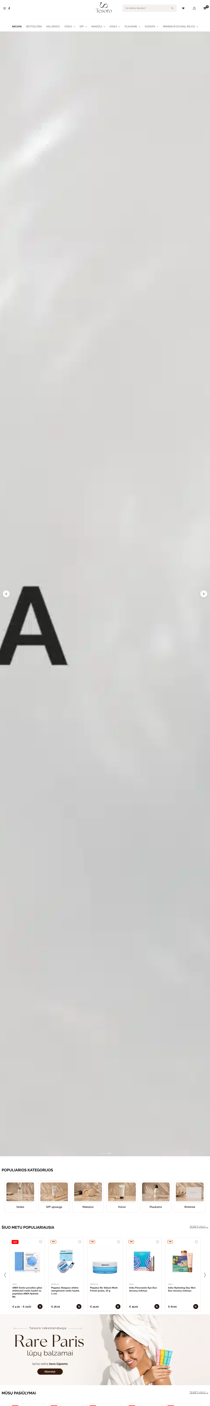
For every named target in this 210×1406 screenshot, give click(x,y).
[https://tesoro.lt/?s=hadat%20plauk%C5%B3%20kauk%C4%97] (105, 593)
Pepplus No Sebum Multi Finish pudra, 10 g (104, 1289)
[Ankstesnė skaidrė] (6, 593)
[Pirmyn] (204, 1275)
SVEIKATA (150, 26)
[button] (73, 26)
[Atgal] (5, 1275)
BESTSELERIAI (34, 26)
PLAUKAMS (131, 26)
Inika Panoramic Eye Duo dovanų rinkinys (143, 1289)
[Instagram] (4, 8)
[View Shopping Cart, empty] (205, 8)
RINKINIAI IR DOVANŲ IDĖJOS (179, 26)
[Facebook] (9, 8)
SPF (82, 26)
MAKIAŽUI (96, 26)
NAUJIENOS (53, 26)
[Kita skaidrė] (203, 593)
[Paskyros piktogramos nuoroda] (194, 8)
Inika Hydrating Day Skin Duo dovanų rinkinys (182, 1289)
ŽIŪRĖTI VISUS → (199, 1227)
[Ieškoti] (172, 8)
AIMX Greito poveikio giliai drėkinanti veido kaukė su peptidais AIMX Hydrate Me (27, 1292)
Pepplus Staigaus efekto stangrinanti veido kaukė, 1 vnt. (65, 1290)
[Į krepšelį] (40, 1306)
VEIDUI (68, 26)
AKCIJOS (17, 26)
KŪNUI (113, 26)
